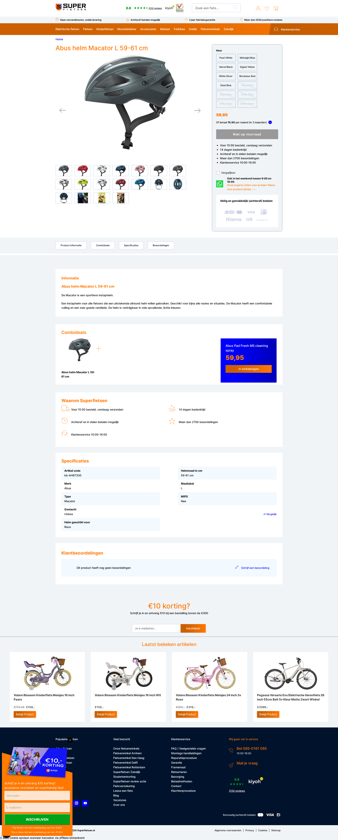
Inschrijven (193, 628)
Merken (165, 29)
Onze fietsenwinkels (126, 748)
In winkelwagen (249, 368)
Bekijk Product (25, 714)
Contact (176, 786)
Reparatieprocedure (184, 757)
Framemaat (178, 767)
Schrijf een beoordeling (255, 567)
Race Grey (226, 94)
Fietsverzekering (124, 786)
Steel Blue (225, 85)
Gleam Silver (247, 103)
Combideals (103, 245)
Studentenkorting (124, 776)
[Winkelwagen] (276, 9)
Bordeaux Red (247, 76)
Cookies (262, 830)
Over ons (119, 804)
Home (59, 39)
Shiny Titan (226, 103)
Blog (116, 795)
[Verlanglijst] (267, 9)
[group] (129, 102)
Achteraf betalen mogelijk (145, 19)
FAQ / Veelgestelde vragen (188, 748)
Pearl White (225, 57)
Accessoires (148, 29)
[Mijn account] (258, 9)
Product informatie (71, 245)
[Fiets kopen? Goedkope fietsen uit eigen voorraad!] (71, 9)
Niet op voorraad (247, 134)
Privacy (249, 830)
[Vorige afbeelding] (63, 110)
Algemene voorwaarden (228, 830)
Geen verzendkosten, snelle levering (81, 19)
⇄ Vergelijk (270, 514)
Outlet (193, 29)
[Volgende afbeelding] (197, 110)
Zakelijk (229, 29)
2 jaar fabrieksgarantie (202, 19)
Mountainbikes (126, 29)
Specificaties (131, 245)
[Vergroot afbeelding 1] (129, 102)
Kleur (219, 50)
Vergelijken (228, 172)
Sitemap (275, 830)
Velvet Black (226, 66)
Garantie (176, 762)
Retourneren (179, 772)
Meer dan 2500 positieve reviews (263, 19)
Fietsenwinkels (210, 29)
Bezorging (177, 776)
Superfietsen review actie (129, 781)
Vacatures (119, 800)
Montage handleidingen (186, 753)
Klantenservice (290, 29)
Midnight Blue (247, 57)
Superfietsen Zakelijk (126, 772)
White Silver (226, 76)
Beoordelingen (161, 245)
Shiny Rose (247, 94)
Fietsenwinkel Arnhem (127, 753)
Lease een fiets (123, 790)
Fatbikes (179, 29)
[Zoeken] (235, 8)
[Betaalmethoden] (260, 815)
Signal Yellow (247, 66)
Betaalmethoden (181, 781)
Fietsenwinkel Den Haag (128, 757)
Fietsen (88, 29)
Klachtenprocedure (183, 790)
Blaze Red (247, 85)
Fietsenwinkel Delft (125, 762)
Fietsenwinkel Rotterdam (129, 767)
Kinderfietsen (104, 29)
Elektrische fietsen (67, 29)
